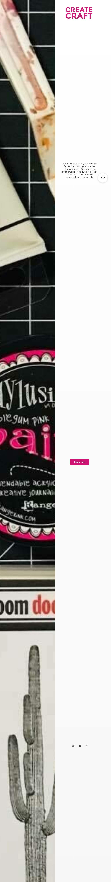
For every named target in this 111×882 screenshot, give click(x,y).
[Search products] (102, 177)
